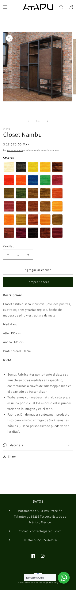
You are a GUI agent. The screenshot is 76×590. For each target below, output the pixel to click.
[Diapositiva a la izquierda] (28, 121)
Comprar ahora (38, 282)
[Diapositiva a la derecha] (47, 121)
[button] (5, 7)
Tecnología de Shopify (48, 582)
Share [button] (12, 456)
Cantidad (8, 246)
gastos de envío (15, 150)
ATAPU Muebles (31, 582)
